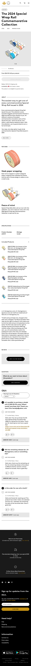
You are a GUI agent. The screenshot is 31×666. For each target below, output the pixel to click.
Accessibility (5, 642)
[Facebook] (2, 582)
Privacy (16, 658)
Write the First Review (15, 359)
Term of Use (25, 658)
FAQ (3, 622)
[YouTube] (9, 582)
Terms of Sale (8, 660)
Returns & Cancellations (9, 627)
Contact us (23, 598)
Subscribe (15, 609)
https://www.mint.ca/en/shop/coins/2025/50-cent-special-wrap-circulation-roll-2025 (17, 428)
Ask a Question (15, 382)
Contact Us (5, 637)
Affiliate (22, 660)
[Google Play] (22, 653)
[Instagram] (5, 582)
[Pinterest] (12, 582)
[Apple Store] (8, 653)
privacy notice (11, 600)
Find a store (5, 640)
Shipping (4, 624)
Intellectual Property (7, 658)
